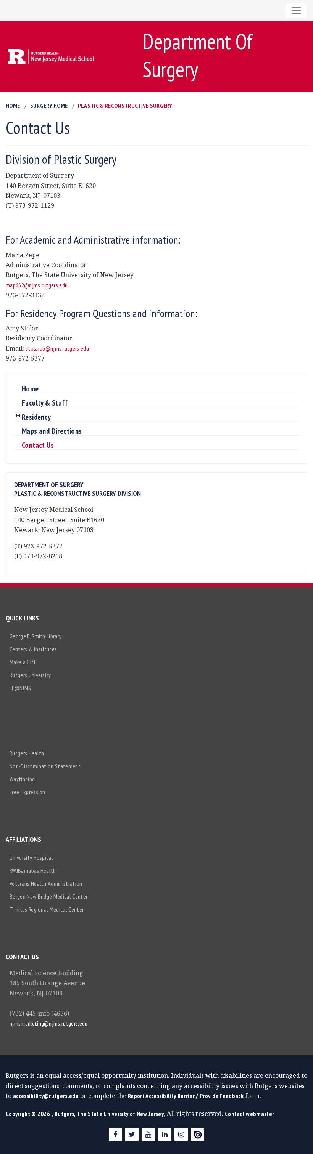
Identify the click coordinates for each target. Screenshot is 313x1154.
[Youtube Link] (148, 1134)
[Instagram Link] (181, 1134)
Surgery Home (49, 105)
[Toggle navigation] (296, 10)
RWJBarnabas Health (33, 870)
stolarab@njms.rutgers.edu (57, 348)
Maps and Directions (52, 431)
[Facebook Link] (115, 1134)
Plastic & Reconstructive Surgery (125, 105)
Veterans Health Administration (46, 883)
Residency (36, 417)
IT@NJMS (20, 688)
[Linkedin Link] (164, 1134)
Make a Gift (23, 662)
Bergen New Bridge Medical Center (48, 896)
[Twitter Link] (132, 1134)
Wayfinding (22, 779)
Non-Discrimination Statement (45, 766)
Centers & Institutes (33, 649)
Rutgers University (30, 675)
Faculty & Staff (45, 403)
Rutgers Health (27, 753)
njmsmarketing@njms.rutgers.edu (49, 1023)
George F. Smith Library (35, 636)
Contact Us (38, 445)
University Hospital (31, 857)
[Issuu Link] (197, 1134)
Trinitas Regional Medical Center (47, 909)
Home (13, 105)
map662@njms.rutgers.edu (37, 285)
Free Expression (27, 792)
